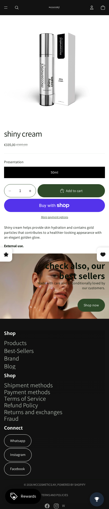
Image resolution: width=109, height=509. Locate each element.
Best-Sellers (19, 351)
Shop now (91, 305)
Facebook (17, 468)
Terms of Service (25, 398)
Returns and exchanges (33, 412)
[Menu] (6, 7)
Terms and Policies (54, 495)
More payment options (54, 217)
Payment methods (27, 392)
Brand (11, 358)
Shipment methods (28, 385)
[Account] (91, 7)
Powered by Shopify (71, 484)
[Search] (16, 7)
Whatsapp (17, 440)
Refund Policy (21, 405)
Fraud (11, 418)
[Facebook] (47, 506)
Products (15, 343)
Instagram (18, 454)
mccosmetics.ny (44, 484)
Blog (9, 366)
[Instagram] (56, 506)
